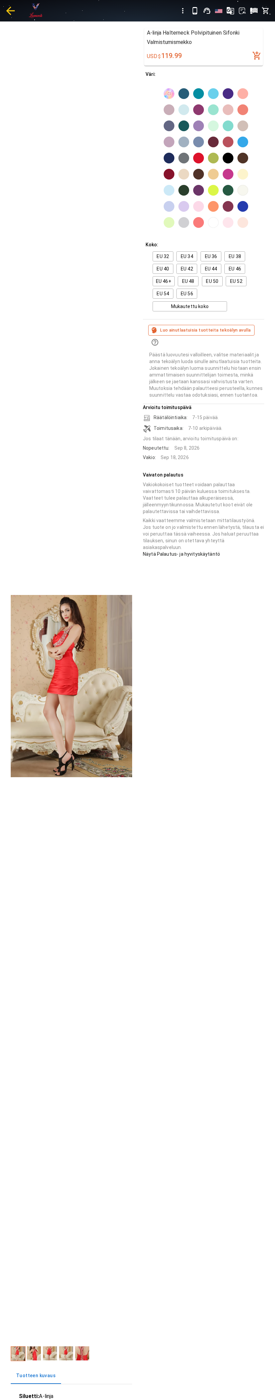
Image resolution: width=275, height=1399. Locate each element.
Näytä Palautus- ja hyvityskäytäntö (181, 554)
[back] (10, 11)
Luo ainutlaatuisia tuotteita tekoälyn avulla (205, 330)
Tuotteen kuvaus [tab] (36, 1375)
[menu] (183, 11)
